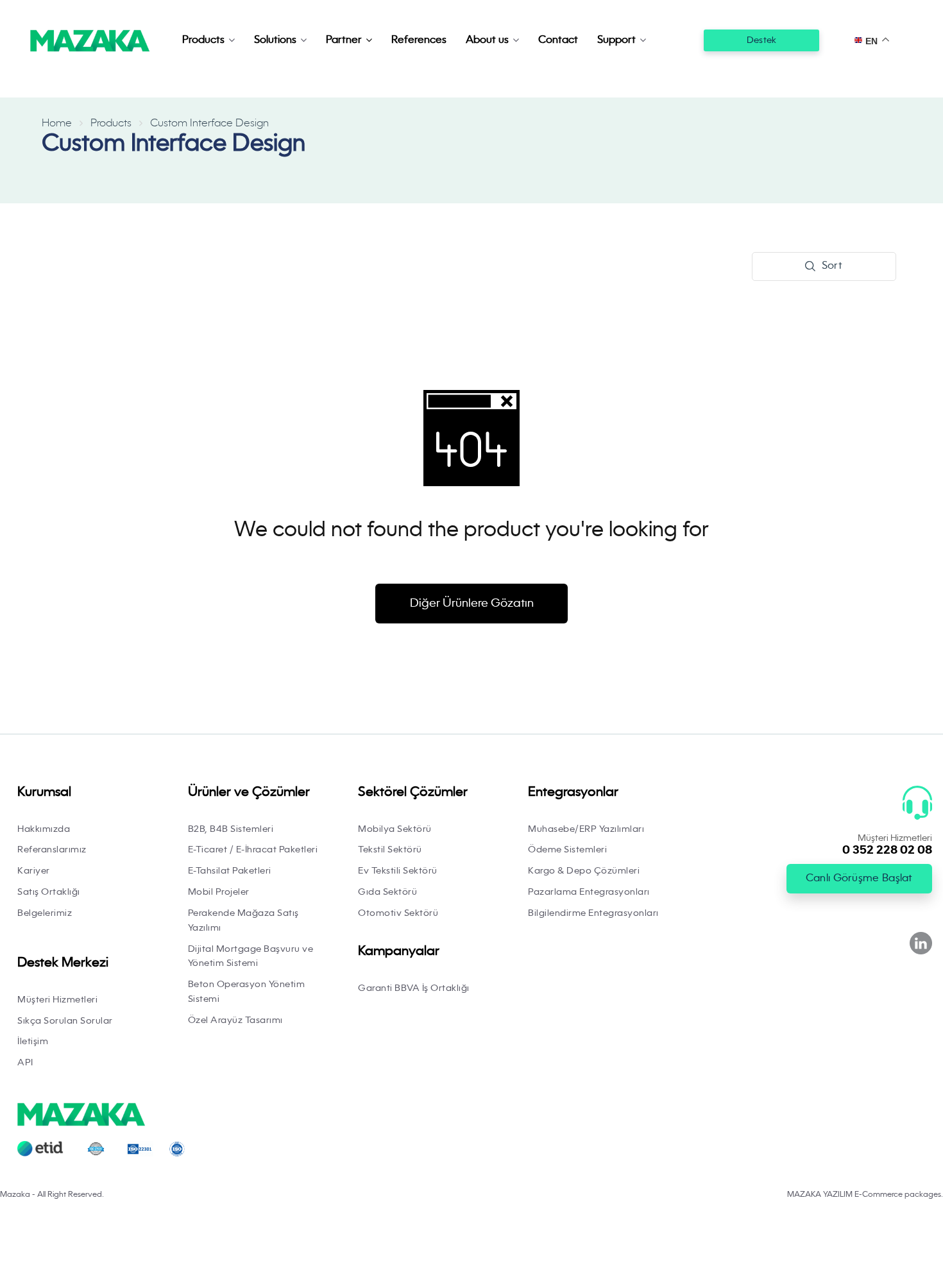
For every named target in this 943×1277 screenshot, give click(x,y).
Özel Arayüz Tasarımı (235, 1020)
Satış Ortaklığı (48, 892)
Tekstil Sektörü (390, 849)
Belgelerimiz (44, 913)
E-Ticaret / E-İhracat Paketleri (253, 849)
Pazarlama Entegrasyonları (589, 892)
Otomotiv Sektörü (398, 913)
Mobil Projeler (219, 892)
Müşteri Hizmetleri (57, 999)
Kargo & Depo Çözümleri (584, 871)
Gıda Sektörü (387, 892)
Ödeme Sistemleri (567, 849)
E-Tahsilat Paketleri (229, 871)
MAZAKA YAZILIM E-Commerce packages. (865, 1195)
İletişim (32, 1041)
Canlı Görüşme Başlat (859, 879)
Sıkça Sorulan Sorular (65, 1021)
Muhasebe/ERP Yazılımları (586, 829)
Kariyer (33, 871)
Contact (558, 40)
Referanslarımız (52, 849)
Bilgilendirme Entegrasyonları (593, 913)
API (25, 1062)
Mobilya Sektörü (395, 829)
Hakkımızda (43, 829)
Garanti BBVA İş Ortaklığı (414, 988)
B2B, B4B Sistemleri (231, 829)
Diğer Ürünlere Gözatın (472, 603)
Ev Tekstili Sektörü (398, 871)
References (418, 40)
